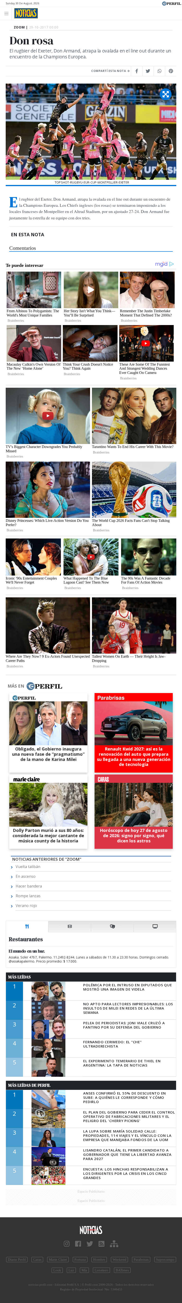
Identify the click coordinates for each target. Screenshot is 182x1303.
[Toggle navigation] (8, 13)
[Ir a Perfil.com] (171, 3)
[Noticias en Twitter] (89, 1244)
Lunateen (101, 1270)
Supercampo (165, 1259)
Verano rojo (26, 905)
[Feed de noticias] (102, 1244)
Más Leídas (19, 977)
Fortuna (80, 1259)
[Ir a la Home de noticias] (91, 1229)
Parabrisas (141, 1259)
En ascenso (26, 876)
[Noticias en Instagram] (67, 1244)
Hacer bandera (29, 886)
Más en (16, 686)
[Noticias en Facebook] (78, 1244)
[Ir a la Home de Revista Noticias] (25, 13)
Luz (71, 1270)
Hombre (99, 1259)
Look (57, 1270)
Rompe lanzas (28, 895)
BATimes (122, 1270)
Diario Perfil (17, 1259)
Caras (37, 1259)
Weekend (119, 1259)
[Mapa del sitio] (114, 1244)
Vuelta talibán (28, 866)
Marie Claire (58, 1259)
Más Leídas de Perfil (29, 1085)
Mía (84, 1270)
